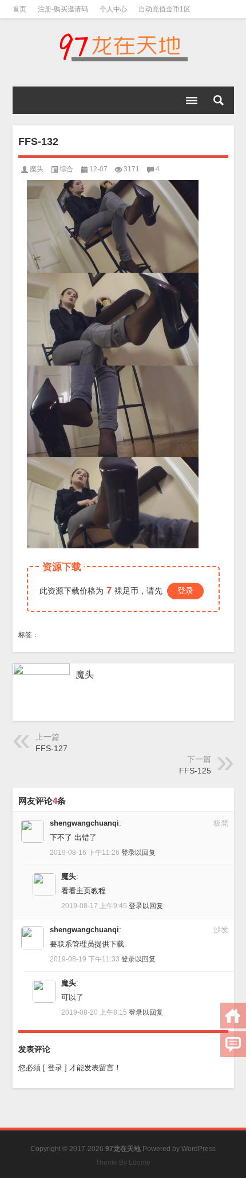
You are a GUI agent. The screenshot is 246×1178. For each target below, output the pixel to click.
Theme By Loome (123, 1163)
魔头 (36, 169)
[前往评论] (233, 1044)
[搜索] (218, 100)
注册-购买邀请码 (63, 9)
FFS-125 (195, 770)
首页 (19, 9)
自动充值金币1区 (164, 9)
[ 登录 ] (55, 1067)
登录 (185, 590)
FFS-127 (51, 748)
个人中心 (113, 9)
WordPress (198, 1149)
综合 (66, 169)
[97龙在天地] (123, 47)
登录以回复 (138, 853)
